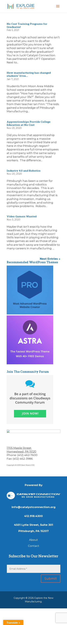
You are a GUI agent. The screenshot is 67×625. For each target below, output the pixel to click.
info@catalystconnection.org (33, 507)
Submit (50, 579)
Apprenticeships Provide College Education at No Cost (28, 123)
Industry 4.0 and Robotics (23, 170)
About (33, 539)
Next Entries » (50, 258)
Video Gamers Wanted (22, 216)
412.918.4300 (33, 516)
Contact (33, 545)
